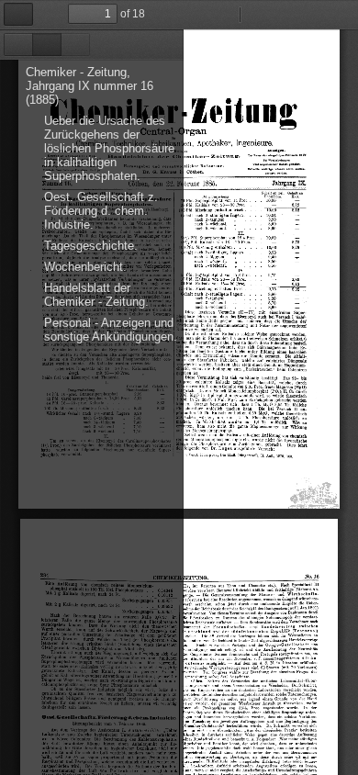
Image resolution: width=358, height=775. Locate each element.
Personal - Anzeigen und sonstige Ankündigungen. (110, 329)
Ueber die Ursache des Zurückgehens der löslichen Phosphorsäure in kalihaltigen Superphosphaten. (109, 148)
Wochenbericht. (85, 267)
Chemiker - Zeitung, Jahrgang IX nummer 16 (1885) (89, 86)
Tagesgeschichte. (91, 246)
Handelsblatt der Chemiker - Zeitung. (96, 295)
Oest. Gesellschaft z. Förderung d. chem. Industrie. (101, 210)
